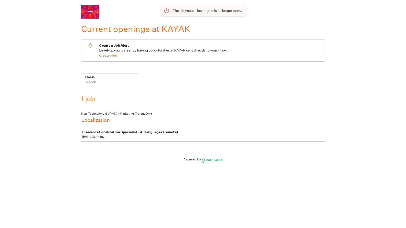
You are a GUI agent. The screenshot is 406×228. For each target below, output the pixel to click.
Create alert (108, 55)
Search (90, 77)
